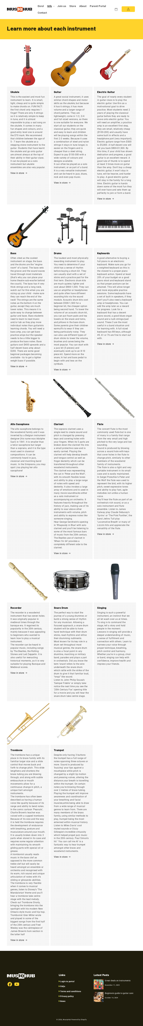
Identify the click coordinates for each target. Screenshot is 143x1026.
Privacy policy (67, 996)
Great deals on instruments (118, 980)
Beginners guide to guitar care (119, 993)
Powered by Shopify (79, 1020)
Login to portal (67, 981)
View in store (17, 173)
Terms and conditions (70, 991)
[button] (51, 6)
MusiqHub (67, 1020)
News (62, 1001)
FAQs (62, 986)
